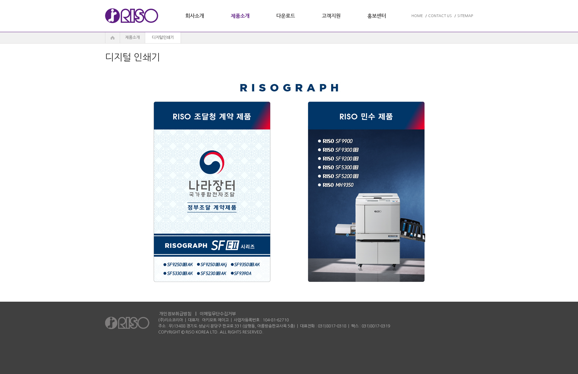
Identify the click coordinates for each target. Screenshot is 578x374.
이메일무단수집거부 (218, 314)
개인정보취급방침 (175, 314)
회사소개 (194, 15)
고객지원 (331, 15)
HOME (417, 16)
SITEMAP (465, 16)
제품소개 (240, 15)
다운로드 (285, 15)
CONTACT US (440, 16)
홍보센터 (376, 15)
